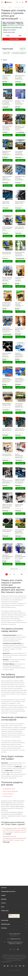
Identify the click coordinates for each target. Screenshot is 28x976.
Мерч (4, 22)
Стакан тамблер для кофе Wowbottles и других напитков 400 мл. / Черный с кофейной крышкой (14, 830)
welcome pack (10, 22)
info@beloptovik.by (15, 939)
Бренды (3, 899)
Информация (5, 924)
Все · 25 (23, 48)
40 (21, 574)
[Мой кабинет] (22, 2)
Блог (2, 906)
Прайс (20, 35)
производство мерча (9, 789)
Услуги (3, 903)
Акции (3, 895)
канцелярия (11, 23)
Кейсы (8, 35)
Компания (4, 920)
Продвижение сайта (6, 961)
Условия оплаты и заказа (9, 32)
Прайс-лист (5, 910)
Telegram (10, 949)
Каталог (4, 887)
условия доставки (8, 794)
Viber (14, 949)
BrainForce (18, 970)
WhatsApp (17, 949)
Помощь (4, 928)
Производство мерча (8, 891)
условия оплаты (7, 796)
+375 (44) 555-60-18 (14, 933)
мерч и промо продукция (10, 791)
